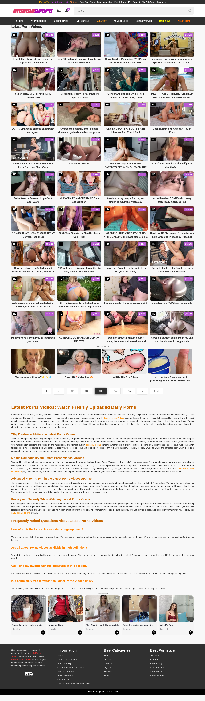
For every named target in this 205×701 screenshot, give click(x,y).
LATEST (103, 21)
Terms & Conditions (67, 659)
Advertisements (65, 675)
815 (129, 391)
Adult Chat (184, 21)
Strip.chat (16, 629)
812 (86, 391)
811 (72, 391)
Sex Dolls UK (112, 692)
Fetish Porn (120, 2)
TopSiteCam (148, 2)
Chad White (156, 671)
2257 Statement (65, 671)
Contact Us (63, 679)
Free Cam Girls (87, 2)
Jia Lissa (154, 655)
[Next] (142, 391)
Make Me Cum (56, 625)
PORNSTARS (62, 21)
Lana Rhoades (157, 667)
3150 (156, 391)
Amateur (108, 659)
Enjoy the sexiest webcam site (27, 625)
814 (115, 391)
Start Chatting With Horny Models (102, 625)
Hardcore (108, 663)
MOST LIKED (122, 21)
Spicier (73, 2)
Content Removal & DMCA (70, 667)
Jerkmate (161, 2)
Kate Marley (156, 663)
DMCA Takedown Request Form (73, 683)
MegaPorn (100, 692)
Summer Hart (157, 675)
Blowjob (108, 671)
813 (100, 391)
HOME (20, 21)
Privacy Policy (64, 663)
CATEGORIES (39, 21)
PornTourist (134, 2)
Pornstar (108, 655)
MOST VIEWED (145, 21)
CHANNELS (83, 21)
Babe (106, 675)
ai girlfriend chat (60, 2)
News (60, 655)
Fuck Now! (164, 21)
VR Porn (90, 692)
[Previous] (58, 391)
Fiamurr (154, 659)
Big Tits (107, 667)
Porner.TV (44, 2)
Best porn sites (104, 2)
